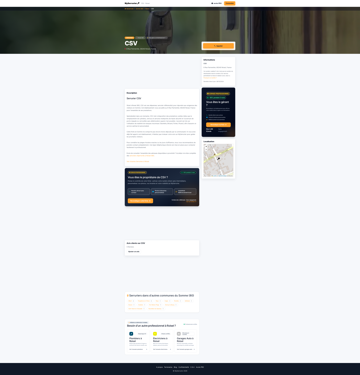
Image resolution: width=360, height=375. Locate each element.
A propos (159, 367)
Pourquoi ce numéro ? (210, 78)
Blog (175, 367)
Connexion (230, 3)
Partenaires (168, 367)
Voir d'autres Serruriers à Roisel (138, 161)
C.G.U (192, 367)
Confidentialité (183, 367)
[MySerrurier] (132, 3)
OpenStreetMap (222, 176)
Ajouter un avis (133, 251)
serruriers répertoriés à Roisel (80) (142, 156)
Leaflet (214, 176)
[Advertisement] (162, 72)
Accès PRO (200, 367)
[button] (218, 158)
